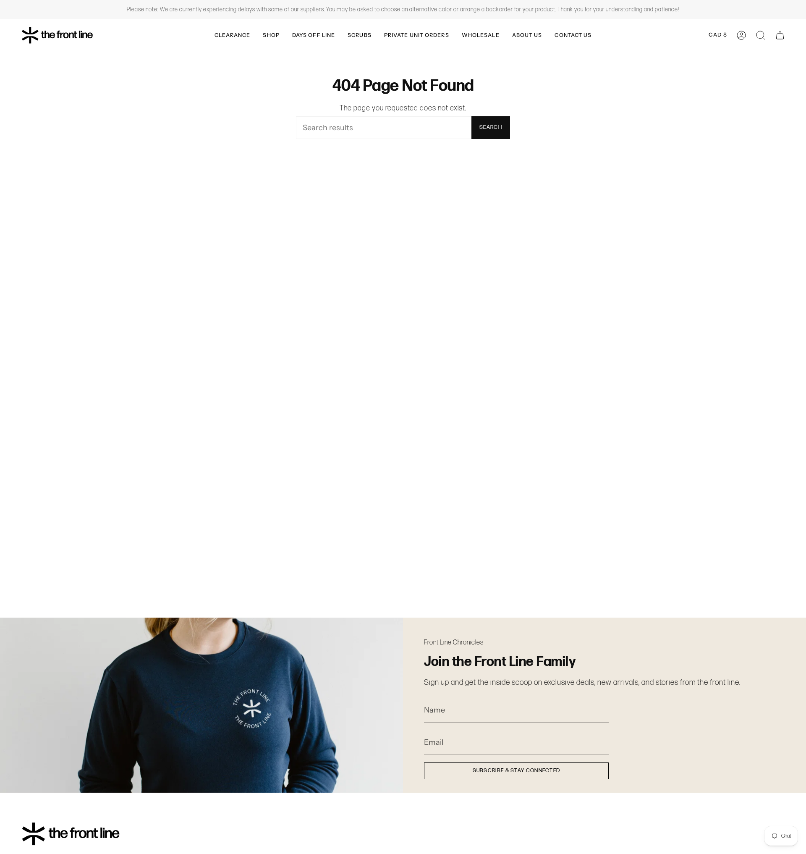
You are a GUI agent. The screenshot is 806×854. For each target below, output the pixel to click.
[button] (232, 35)
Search (490, 127)
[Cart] (780, 35)
